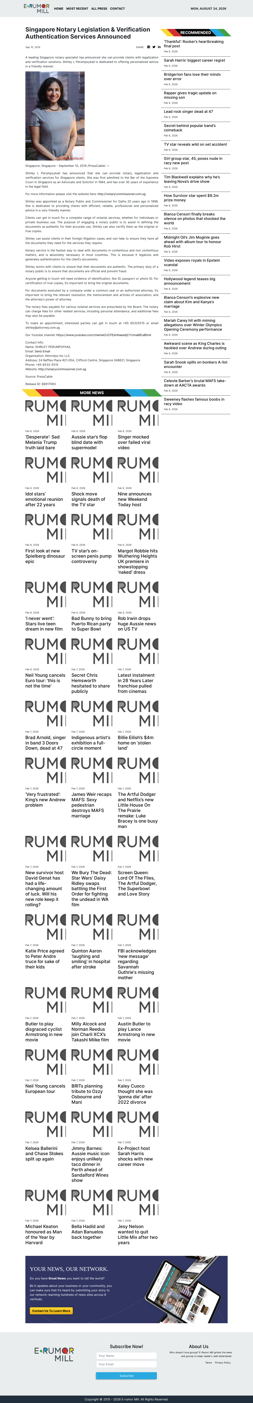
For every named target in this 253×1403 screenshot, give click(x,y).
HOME (58, 8)
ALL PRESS (99, 8)
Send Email (42, 351)
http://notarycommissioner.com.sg (122, 194)
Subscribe (127, 1376)
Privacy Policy (223, 1362)
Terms (208, 1362)
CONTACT (117, 8)
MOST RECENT (77, 8)
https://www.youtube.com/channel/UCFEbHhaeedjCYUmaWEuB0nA (103, 335)
